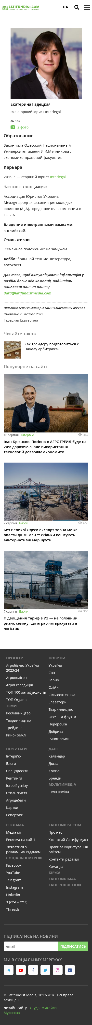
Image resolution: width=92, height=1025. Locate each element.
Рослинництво (18, 713)
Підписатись (73, 946)
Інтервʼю (27, 435)
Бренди (55, 778)
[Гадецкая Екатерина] (46, 63)
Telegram (13, 880)
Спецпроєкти (17, 771)
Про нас (55, 832)
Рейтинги (14, 778)
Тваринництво (18, 720)
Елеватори (57, 702)
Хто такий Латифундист (68, 839)
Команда (56, 866)
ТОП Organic (16, 699)
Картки (12, 807)
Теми (11, 705)
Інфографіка (59, 791)
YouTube (13, 872)
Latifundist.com (65, 824)
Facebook (13, 865)
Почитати (16, 748)
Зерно (54, 680)
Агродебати (16, 800)
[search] (77, 7)
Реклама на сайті (20, 839)
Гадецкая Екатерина (21, 320)
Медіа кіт (14, 832)
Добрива (56, 731)
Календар (57, 756)
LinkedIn (13, 894)
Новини (57, 658)
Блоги (23, 523)
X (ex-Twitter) (16, 902)
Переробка (58, 724)
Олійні (54, 687)
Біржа (54, 872)
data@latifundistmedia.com (27, 293)
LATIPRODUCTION (65, 884)
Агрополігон (16, 677)
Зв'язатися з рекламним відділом (23, 849)
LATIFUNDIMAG (62, 878)
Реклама (15, 824)
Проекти (15, 658)
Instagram (14, 887)
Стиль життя (16, 793)
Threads (13, 909)
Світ (52, 672)
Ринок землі (16, 735)
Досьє (53, 763)
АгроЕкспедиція (19, 685)
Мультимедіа (62, 784)
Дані (53, 748)
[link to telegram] (8, 970)
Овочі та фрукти (62, 716)
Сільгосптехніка (62, 694)
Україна (55, 665)
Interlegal (58, 176)
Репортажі (15, 815)
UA (65, 7)
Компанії (56, 771)
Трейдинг (14, 727)
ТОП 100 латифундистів (26, 692)
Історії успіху (17, 785)
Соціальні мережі (24, 858)
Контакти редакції (64, 859)
